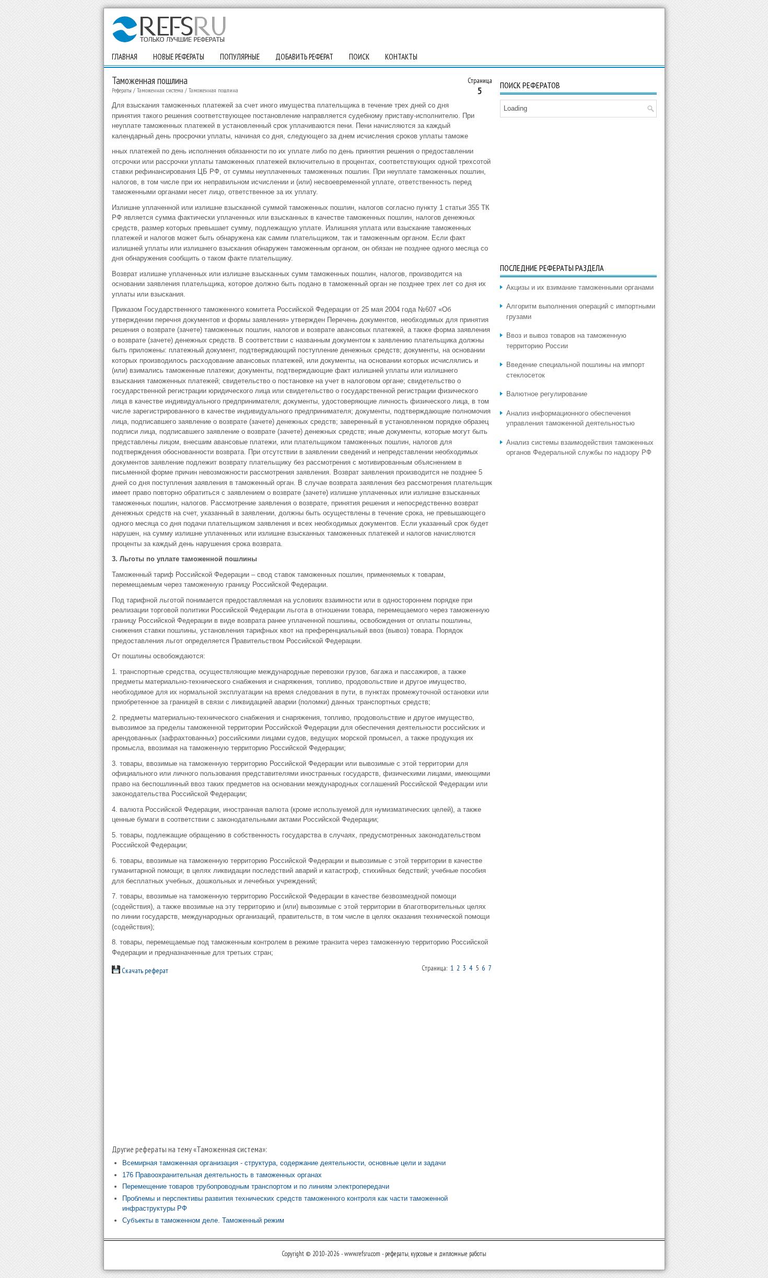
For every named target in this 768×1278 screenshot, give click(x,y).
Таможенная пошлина (213, 90)
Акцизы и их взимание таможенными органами (580, 287)
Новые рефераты (178, 57)
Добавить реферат (304, 57)
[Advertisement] (302, 1060)
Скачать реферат (144, 970)
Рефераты (122, 90)
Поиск (359, 57)
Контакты (401, 57)
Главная (124, 57)
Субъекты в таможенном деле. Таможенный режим (203, 1220)
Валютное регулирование (546, 394)
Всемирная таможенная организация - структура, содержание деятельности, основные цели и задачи (284, 1163)
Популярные (240, 57)
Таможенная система (160, 90)
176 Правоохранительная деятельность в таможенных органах (222, 1175)
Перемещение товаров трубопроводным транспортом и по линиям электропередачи (255, 1186)
